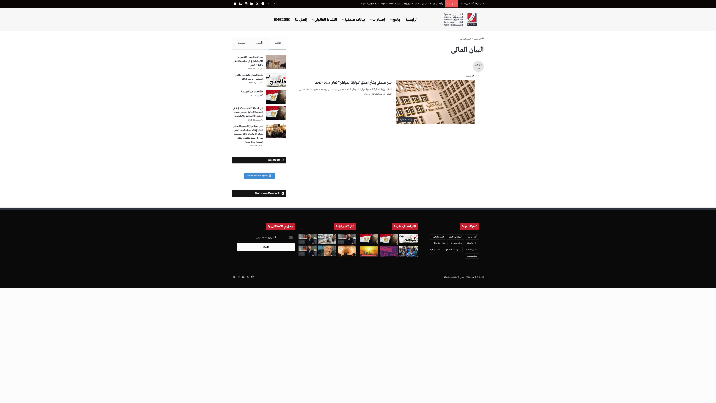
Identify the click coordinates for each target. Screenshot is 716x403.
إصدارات (378, 19)
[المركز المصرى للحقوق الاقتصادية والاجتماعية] (460, 20)
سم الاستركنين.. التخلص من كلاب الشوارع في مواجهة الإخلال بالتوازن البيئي (248, 61)
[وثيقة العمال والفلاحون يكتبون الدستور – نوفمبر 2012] (276, 80)
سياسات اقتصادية (452, 250)
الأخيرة (259, 43)
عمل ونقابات (472, 256)
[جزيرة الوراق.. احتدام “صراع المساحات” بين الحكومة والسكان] (389, 251)
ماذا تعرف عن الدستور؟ (252, 91)
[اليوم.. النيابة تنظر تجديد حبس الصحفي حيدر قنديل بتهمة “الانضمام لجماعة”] (308, 239)
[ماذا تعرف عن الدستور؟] (276, 97)
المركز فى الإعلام (455, 237)
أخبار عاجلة (472, 237)
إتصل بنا (301, 19)
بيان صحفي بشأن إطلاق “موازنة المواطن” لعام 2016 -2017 (353, 82)
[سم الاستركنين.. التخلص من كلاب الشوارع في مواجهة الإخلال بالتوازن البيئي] (276, 62)
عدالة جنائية (435, 250)
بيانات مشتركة (439, 243)
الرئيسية (411, 19)
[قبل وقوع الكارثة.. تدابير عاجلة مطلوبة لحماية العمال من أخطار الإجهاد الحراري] (369, 251)
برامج (396, 19)
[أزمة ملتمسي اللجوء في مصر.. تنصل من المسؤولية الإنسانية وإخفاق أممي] (408, 251)
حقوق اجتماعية (470, 250)
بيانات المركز (472, 243)
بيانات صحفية (354, 19)
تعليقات (242, 43)
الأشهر (277, 43)
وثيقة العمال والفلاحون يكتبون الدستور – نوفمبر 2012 (249, 77)
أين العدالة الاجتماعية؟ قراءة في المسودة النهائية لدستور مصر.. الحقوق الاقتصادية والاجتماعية (248, 112)
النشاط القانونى (325, 19)
